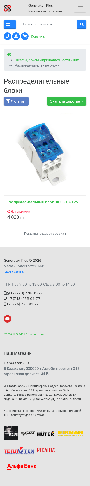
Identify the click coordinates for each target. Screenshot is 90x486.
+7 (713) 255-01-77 (23, 298)
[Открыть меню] (80, 8)
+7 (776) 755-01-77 (22, 304)
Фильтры (17, 101)
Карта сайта (13, 271)
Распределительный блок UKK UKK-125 (42, 202)
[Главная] (9, 54)
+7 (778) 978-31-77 (26, 293)
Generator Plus (16, 260)
